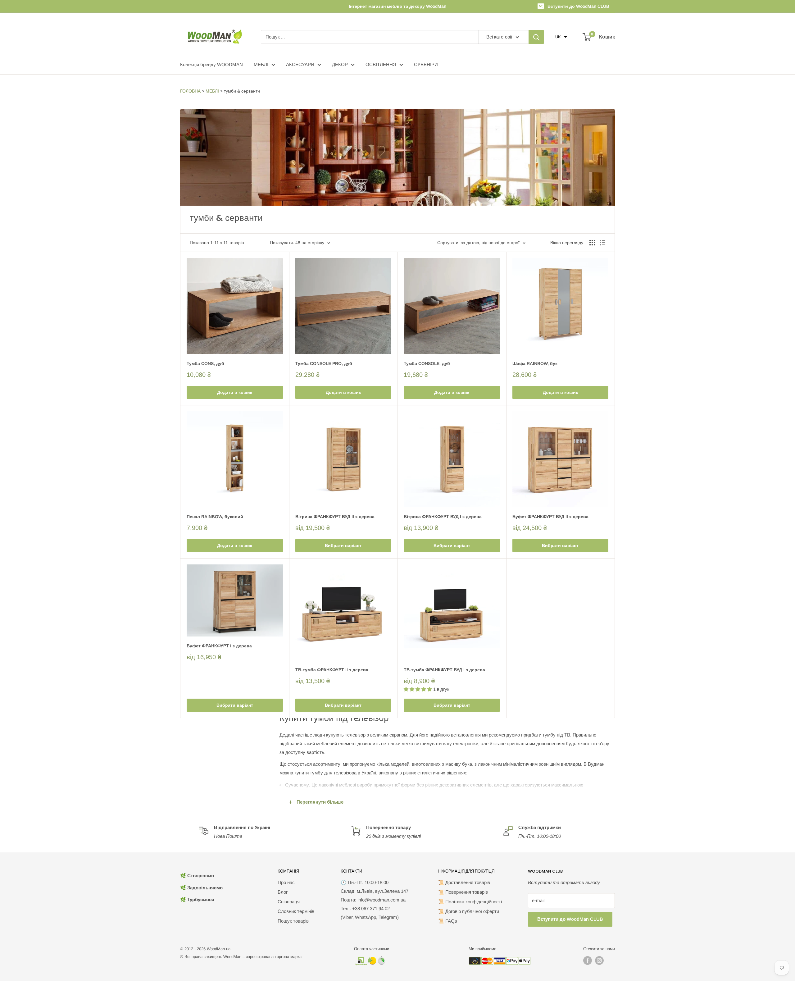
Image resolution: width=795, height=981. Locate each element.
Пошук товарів (293, 921)
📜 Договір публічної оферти (468, 911)
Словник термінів (296, 911)
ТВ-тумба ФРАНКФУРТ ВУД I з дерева (444, 669)
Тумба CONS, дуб (205, 363)
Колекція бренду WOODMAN (211, 64)
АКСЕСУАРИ (300, 64)
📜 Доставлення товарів (464, 882)
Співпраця (289, 901)
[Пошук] (536, 37)
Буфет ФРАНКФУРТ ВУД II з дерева (550, 516)
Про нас (286, 882)
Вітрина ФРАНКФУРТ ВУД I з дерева (443, 516)
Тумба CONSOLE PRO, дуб (323, 363)
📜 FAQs (447, 921)
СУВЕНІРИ (426, 64)
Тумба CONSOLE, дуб (427, 363)
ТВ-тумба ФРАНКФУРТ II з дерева (331, 669)
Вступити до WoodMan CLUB (578, 6)
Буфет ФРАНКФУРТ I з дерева (219, 645)
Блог (283, 892)
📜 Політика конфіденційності (470, 901)
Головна (190, 91)
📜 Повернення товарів (463, 892)
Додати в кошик (234, 392)
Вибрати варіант (343, 545)
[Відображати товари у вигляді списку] (602, 242)
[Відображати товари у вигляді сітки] (592, 242)
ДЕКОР (340, 64)
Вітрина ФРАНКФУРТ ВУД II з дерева (335, 516)
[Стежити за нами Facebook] (587, 960)
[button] (561, 37)
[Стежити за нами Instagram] (599, 960)
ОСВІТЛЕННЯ (381, 64)
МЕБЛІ (261, 64)
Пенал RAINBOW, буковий (215, 516)
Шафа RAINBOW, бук (534, 363)
